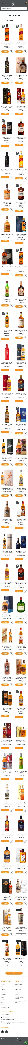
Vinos (2, 986)
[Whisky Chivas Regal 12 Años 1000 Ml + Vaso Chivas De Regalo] (25, 528)
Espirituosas (3, 992)
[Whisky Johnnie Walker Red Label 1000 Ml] (25, 51)
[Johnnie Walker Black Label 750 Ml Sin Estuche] (25, 275)
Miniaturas (3, 999)
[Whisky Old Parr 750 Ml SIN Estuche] (25, 306)
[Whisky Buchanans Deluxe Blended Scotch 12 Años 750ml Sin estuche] (25, 622)
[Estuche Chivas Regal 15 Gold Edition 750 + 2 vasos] (25, 903)
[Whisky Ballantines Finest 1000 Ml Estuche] (11, 146)
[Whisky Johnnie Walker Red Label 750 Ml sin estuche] (25, 178)
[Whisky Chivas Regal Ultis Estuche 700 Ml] (11, 903)
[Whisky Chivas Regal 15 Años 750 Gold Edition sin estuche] (11, 527)
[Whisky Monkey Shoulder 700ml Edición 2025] (11, 209)
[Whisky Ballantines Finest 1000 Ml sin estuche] (25, 145)
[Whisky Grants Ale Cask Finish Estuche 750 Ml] (25, 370)
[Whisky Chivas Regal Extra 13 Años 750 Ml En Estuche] (25, 464)
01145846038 (6, 1017)
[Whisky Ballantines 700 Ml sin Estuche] (25, 211)
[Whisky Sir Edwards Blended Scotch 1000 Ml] (25, 653)
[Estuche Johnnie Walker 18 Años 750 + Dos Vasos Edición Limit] (11, 495)
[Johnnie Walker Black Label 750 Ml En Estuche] (11, 114)
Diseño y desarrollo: (13, 1041)
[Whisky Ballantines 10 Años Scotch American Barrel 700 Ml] (11, 872)
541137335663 (6, 1014)
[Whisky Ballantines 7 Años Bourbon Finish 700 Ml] (25, 591)
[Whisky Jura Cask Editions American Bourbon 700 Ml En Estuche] (25, 685)
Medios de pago (18, 992)
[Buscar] (25, 8)
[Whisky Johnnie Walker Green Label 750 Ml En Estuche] (11, 464)
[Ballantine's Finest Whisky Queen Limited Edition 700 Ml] (25, 401)
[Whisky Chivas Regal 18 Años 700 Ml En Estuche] (25, 433)
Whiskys (13, 13)
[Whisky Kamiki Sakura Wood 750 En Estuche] (25, 872)
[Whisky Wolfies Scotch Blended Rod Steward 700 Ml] (11, 841)
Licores (2, 997)
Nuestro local (18, 989)
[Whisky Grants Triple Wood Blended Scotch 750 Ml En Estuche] (11, 401)
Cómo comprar (18, 986)
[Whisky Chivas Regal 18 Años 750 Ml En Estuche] (11, 622)
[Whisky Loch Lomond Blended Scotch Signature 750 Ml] (11, 559)
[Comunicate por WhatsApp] (25, 1042)
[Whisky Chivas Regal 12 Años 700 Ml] (25, 717)
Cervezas (3, 1004)
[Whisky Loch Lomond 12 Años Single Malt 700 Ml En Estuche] (11, 748)
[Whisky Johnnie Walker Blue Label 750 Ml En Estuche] (25, 243)
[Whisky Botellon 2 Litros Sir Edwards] (25, 338)
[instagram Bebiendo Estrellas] (6, 1031)
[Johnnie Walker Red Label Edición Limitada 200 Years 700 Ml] (11, 370)
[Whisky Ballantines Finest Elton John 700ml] (25, 841)
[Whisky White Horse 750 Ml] (11, 241)
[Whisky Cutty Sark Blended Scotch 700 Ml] (25, 779)
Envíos (16, 994)
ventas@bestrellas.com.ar (8, 1019)
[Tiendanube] (14, 1043)
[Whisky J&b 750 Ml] (11, 305)
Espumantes (3, 994)
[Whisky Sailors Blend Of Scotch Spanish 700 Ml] (25, 495)
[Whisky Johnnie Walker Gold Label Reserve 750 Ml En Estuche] (25, 810)
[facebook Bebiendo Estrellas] (2, 1031)
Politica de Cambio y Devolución (19, 998)
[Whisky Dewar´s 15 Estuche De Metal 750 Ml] (11, 934)
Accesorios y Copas (5, 1007)
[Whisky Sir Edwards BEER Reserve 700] (11, 432)
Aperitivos (3, 989)
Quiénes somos (18, 984)
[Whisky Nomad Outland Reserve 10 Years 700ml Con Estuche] (25, 748)
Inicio (9, 13)
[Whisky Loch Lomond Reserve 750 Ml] (11, 339)
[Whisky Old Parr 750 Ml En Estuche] (25, 83)
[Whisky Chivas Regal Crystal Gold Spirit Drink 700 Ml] (11, 810)
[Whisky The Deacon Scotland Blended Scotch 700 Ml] (11, 685)
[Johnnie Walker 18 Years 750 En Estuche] (11, 653)
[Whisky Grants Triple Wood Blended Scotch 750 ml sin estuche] (11, 590)
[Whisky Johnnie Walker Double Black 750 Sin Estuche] (11, 83)
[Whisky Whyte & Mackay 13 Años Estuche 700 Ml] (11, 779)
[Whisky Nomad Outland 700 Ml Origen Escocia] (11, 716)
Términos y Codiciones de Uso (20, 1001)
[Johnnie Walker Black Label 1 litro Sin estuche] (11, 51)
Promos (2, 984)
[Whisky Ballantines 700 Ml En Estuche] (11, 274)
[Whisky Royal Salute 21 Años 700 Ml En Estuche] (25, 559)
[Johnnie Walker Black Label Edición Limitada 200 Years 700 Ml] (11, 177)
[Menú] (2, 3)
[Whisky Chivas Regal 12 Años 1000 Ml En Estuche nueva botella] (25, 114)
